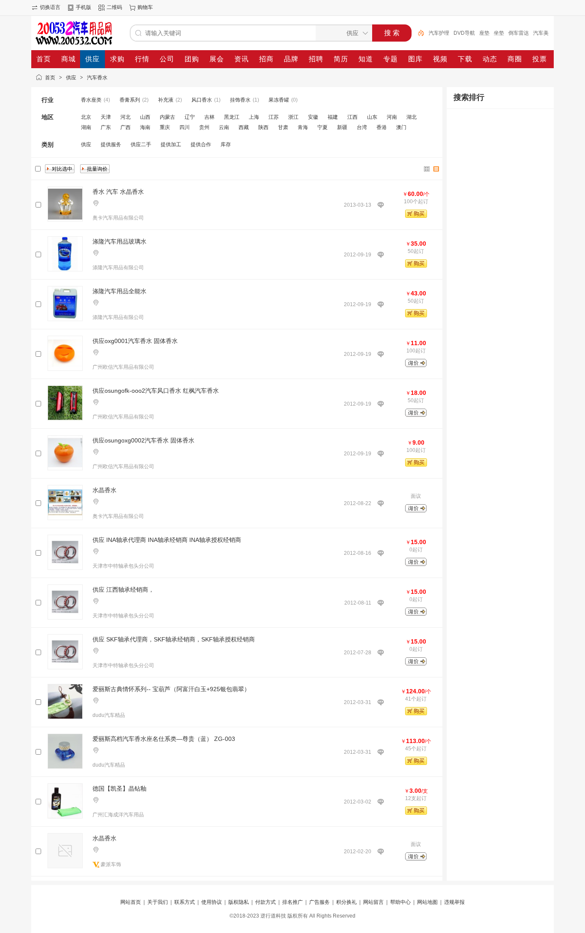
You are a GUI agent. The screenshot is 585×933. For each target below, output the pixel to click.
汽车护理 (439, 33)
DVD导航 (464, 33)
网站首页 (130, 902)
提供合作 (201, 144)
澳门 (401, 127)
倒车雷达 (518, 33)
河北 (125, 117)
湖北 (411, 117)
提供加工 (171, 144)
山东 (372, 117)
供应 (71, 78)
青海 (303, 127)
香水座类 (91, 100)
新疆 (342, 127)
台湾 (362, 127)
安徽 (313, 117)
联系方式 (184, 902)
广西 (125, 127)
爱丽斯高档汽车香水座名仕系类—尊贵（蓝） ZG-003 (164, 738)
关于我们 (157, 902)
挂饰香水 (240, 100)
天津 (106, 117)
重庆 (165, 127)
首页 (50, 78)
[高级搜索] (418, 33)
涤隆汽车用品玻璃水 (119, 241)
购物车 (145, 7)
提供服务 (111, 144)
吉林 (209, 117)
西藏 (244, 127)
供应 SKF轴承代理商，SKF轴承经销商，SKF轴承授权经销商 (174, 639)
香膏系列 (129, 100)
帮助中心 (400, 902)
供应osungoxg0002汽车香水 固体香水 (143, 440)
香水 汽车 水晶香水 (118, 191)
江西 (352, 117)
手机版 (83, 7)
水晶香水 (104, 490)
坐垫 (499, 33)
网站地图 (427, 902)
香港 (381, 127)
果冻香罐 (279, 100)
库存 (226, 144)
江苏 (274, 117)
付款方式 (265, 902)
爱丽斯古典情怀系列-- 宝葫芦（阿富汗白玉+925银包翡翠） (171, 689)
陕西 (263, 127)
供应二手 (141, 144)
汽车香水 (97, 78)
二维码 (114, 7)
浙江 (293, 117)
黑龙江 (231, 117)
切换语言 (50, 7)
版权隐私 (238, 902)
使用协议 (211, 902)
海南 (145, 127)
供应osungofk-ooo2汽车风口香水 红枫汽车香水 (156, 390)
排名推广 (292, 902)
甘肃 (283, 127)
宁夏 (322, 127)
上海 (254, 117)
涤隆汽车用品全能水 (119, 291)
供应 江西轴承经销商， (123, 589)
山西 (145, 117)
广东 (106, 127)
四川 (184, 127)
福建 (333, 117)
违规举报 (454, 902)
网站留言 (373, 902)
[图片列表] (427, 169)
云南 (224, 127)
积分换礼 (346, 902)
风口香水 (201, 100)
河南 (392, 117)
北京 (86, 117)
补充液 (165, 100)
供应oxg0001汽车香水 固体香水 (135, 340)
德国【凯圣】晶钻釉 (119, 788)
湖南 (86, 127)
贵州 (204, 127)
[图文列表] (436, 169)
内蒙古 (167, 117)
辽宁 (190, 117)
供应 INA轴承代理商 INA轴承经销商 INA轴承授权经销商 (167, 539)
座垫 (484, 33)
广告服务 (319, 902)
